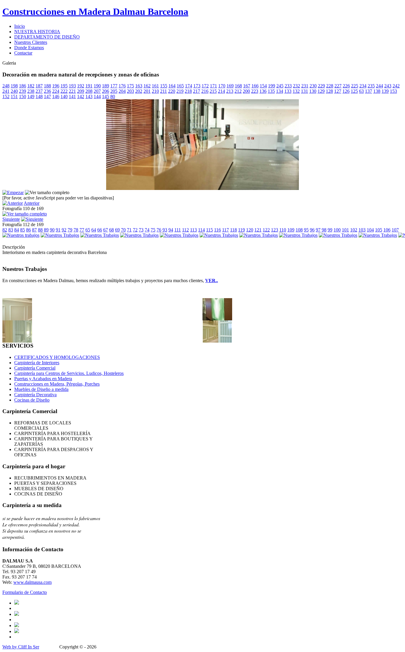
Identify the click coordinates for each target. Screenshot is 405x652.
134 (279, 91)
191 (89, 85)
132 (296, 91)
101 (345, 229)
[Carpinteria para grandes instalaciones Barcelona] (217, 340)
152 (5, 96)
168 (238, 85)
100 (337, 229)
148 (39, 96)
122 (266, 229)
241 (5, 91)
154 (263, 85)
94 (170, 229)
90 (52, 229)
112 (185, 229)
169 (230, 85)
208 (89, 91)
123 (274, 229)
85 (22, 229)
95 (306, 229)
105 (378, 229)
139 (385, 91)
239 (22, 91)
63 (361, 91)
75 (153, 229)
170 (221, 85)
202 (138, 91)
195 (64, 85)
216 (204, 91)
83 (10, 229)
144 (97, 96)
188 (47, 85)
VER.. (211, 280)
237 (39, 91)
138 (376, 91)
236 (47, 91)
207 (97, 91)
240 (14, 91)
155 (163, 85)
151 (14, 96)
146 (55, 96)
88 (40, 229)
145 (105, 96)
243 (387, 85)
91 (58, 229)
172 (205, 85)
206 (105, 91)
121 (258, 229)
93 (164, 229)
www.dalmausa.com (32, 582)
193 (72, 85)
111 (177, 229)
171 (213, 85)
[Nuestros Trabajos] (60, 235)
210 (155, 91)
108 (299, 229)
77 (81, 229)
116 (217, 229)
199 (271, 85)
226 (346, 85)
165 (180, 85)
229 (321, 85)
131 (304, 91)
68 (111, 229)
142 (80, 96)
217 (196, 91)
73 (141, 229)
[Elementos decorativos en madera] (217, 318)
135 (271, 91)
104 (370, 229)
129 (321, 91)
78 (76, 229)
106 (386, 229)
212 (238, 91)
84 (16, 229)
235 (371, 85)
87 (34, 229)
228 (329, 85)
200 (246, 91)
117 (225, 229)
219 (180, 91)
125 (354, 91)
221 (72, 91)
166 (255, 85)
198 (14, 85)
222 (64, 91)
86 (28, 229)
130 (312, 91)
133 (287, 91)
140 (64, 96)
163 (138, 85)
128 (329, 91)
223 (254, 91)
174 (188, 85)
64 (93, 229)
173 (196, 85)
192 (80, 85)
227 (338, 85)
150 (22, 96)
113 (193, 229)
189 (105, 85)
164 (172, 85)
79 (70, 229)
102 (353, 229)
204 (122, 91)
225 (354, 85)
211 (163, 91)
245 (279, 85)
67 (105, 229)
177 (113, 85)
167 (246, 85)
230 (313, 85)
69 (117, 229)
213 (229, 91)
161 (155, 85)
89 (46, 229)
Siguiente (11, 219)
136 (263, 91)
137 (368, 91)
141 (72, 96)
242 (396, 85)
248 (5, 85)
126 (346, 91)
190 (97, 85)
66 (99, 229)
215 (213, 91)
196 (55, 85)
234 (362, 85)
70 (123, 229)
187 (39, 85)
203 (130, 91)
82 (4, 229)
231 (304, 85)
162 (147, 85)
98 (324, 229)
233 (288, 85)
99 (330, 229)
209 (80, 91)
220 (171, 91)
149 (30, 96)
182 (30, 85)
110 (282, 229)
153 (393, 91)
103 (362, 229)
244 (379, 85)
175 (130, 85)
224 (55, 91)
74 (147, 229)
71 (129, 229)
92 (64, 229)
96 (312, 229)
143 (89, 96)
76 (159, 229)
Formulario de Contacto (24, 592)
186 (22, 85)
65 (87, 229)
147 (47, 96)
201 (147, 91)
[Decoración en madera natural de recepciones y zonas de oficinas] (202, 188)
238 (30, 91)
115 (209, 229)
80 (112, 96)
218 (188, 91)
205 (113, 91)
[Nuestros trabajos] (20, 235)
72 (135, 229)
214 (221, 91)
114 (201, 229)
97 (318, 229)
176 (122, 85)
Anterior (31, 203)
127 (337, 91)
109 (290, 229)
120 (249, 229)
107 (395, 229)
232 (296, 85)
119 (241, 229)
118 (233, 229)
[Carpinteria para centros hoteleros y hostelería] (17, 318)
